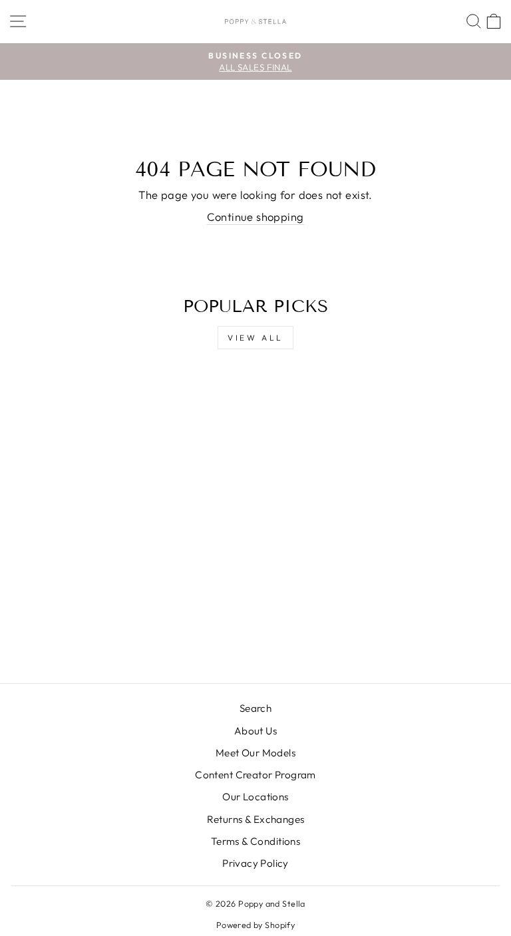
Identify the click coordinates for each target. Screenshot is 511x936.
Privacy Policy (255, 863)
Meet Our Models (255, 752)
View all (255, 338)
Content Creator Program (255, 774)
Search (255, 708)
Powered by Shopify (255, 924)
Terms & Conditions (255, 841)
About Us (255, 730)
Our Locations (255, 796)
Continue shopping (255, 217)
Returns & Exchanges (256, 819)
